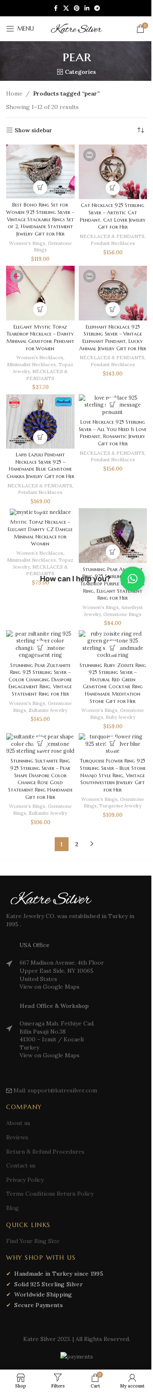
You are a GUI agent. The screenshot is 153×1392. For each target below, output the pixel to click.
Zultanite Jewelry (48, 710)
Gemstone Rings (122, 614)
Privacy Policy (25, 1179)
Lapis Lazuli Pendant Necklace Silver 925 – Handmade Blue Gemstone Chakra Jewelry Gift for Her (40, 465)
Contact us (20, 1165)
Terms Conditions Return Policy (49, 1193)
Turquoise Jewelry (120, 806)
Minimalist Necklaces (31, 364)
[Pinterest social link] (76, 8)
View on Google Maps (50, 986)
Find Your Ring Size (33, 1241)
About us (18, 1123)
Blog (12, 1208)
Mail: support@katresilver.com (55, 1090)
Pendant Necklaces (113, 243)
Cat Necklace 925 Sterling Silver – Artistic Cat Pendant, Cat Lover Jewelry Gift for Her (113, 216)
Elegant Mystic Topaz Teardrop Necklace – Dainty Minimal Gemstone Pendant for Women (40, 338)
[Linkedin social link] (87, 8)
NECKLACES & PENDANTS (112, 236)
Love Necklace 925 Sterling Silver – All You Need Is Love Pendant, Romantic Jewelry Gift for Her (112, 433)
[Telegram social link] (97, 8)
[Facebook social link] (56, 8)
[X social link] (66, 8)
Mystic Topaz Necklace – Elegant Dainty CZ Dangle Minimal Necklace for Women (40, 533)
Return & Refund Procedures (45, 1151)
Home (14, 93)
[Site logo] (76, 28)
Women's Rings (27, 243)
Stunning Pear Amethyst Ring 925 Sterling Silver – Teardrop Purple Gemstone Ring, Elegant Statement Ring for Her (112, 584)
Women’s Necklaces (39, 357)
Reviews (17, 1137)
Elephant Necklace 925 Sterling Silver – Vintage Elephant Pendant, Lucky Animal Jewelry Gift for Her (112, 338)
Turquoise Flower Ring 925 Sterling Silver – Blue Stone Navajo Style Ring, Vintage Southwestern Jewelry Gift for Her (113, 775)
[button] (113, 188)
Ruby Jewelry (120, 717)
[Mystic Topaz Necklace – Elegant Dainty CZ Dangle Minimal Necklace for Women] (40, 512)
